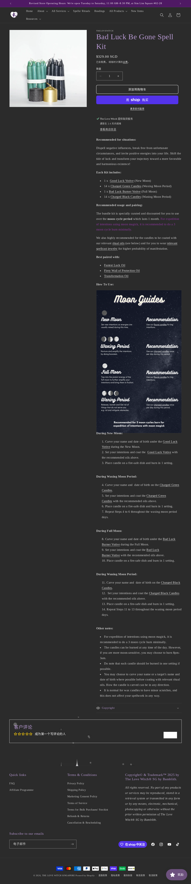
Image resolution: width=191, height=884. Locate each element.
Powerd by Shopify (85, 875)
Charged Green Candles (126, 186)
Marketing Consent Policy (82, 796)
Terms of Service (77, 803)
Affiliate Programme (21, 790)
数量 (98, 68)
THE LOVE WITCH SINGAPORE (58, 875)
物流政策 (140, 875)
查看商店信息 (108, 129)
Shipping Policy (76, 790)
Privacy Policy (75, 783)
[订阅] (72, 844)
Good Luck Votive (122, 180)
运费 (125, 62)
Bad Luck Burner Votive (124, 191)
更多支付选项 (137, 109)
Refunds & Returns (78, 816)
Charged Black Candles (126, 196)
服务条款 (128, 875)
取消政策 (153, 875)
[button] (42, 11)
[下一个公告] (180, 3)
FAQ (12, 783)
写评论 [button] (170, 734)
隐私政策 (115, 875)
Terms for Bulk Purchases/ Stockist (87, 809)
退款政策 (102, 875)
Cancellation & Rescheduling (84, 822)
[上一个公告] (11, 3)
